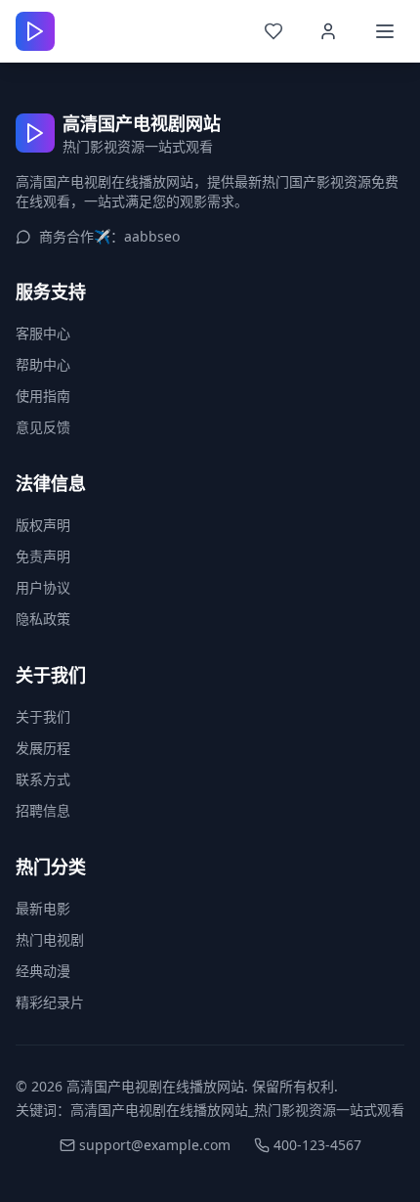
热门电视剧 (50, 939)
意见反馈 (43, 427)
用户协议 (43, 587)
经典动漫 (43, 970)
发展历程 (43, 747)
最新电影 (43, 908)
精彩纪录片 (50, 1002)
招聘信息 (43, 810)
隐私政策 (43, 618)
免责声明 (43, 556)
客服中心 (43, 333)
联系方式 (43, 779)
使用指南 (43, 395)
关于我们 (43, 716)
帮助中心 (43, 364)
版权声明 (43, 524)
